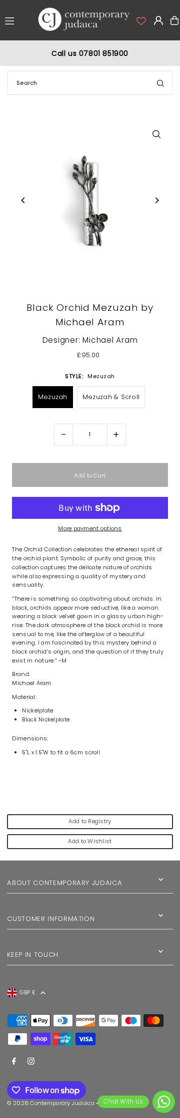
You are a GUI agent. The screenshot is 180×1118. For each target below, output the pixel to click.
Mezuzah (53, 397)
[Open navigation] (18, 20)
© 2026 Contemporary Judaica (50, 1103)
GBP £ (27, 992)
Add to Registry (89, 821)
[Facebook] (14, 1062)
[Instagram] (31, 1062)
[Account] (140, 20)
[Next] (157, 200)
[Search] (160, 83)
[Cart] (174, 20)
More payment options (90, 528)
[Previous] (23, 200)
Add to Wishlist (90, 841)
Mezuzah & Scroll (111, 397)
